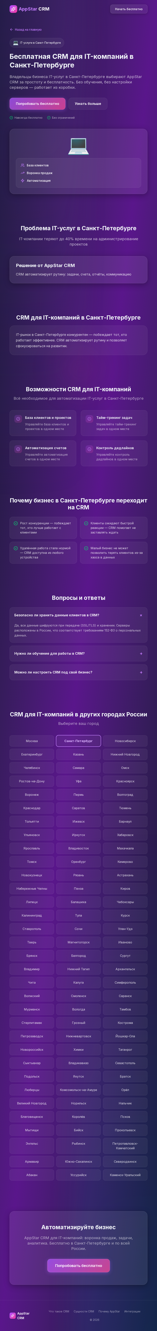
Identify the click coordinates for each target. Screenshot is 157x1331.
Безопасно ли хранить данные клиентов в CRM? (79, 615)
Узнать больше (88, 104)
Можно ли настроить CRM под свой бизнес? (78, 672)
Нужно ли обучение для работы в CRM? (78, 653)
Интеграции (132, 1311)
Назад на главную (28, 29)
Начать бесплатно (129, 9)
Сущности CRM (84, 1311)
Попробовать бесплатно (37, 104)
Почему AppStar (109, 1311)
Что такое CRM (59, 1311)
